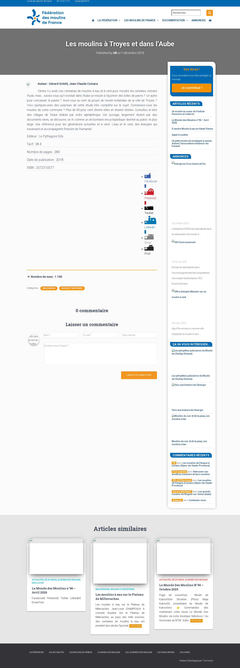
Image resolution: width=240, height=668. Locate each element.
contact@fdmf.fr (82, 1)
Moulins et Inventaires (71, 288)
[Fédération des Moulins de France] (46, 17)
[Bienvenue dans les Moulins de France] (93, 20)
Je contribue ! (191, 88)
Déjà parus (51, 580)
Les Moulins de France (139, 20)
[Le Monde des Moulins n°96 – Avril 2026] (56, 556)
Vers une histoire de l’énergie (187, 410)
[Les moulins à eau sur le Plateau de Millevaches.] (120, 561)
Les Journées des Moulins (138, 652)
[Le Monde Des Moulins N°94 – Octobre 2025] (184, 556)
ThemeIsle (207, 660)
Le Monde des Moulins (69, 580)
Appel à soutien (180, 134)
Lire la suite (135, 626)
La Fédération (107, 20)
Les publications (165, 652)
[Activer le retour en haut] (233, 661)
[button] (119, 20)
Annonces (199, 20)
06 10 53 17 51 (63, 1)
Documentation (173, 20)
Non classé (38, 583)
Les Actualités (56, 652)
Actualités (38, 580)
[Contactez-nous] (210, 20)
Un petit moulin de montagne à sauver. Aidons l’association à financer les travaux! (192, 143)
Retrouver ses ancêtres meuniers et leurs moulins (191, 473)
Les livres (185, 652)
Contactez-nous (197, 500)
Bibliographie (49, 288)
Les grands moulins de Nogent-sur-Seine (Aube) (191, 492)
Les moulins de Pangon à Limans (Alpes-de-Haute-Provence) (191, 464)
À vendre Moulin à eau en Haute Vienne (192, 128)
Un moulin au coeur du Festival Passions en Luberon (188, 112)
